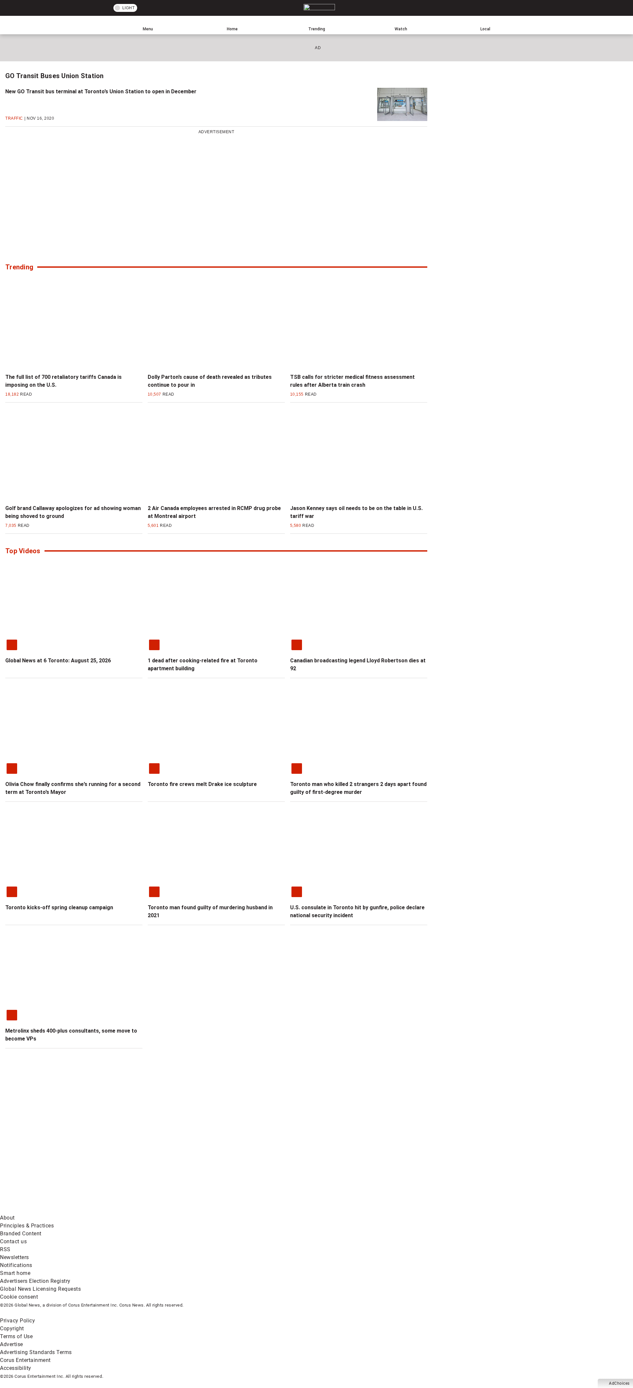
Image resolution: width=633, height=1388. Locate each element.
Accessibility (15, 1368)
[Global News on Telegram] (251, 1210)
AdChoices (619, 1383)
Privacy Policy (17, 1320)
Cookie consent (19, 1297)
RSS (5, 1249)
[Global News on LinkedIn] (50, 1210)
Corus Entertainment (25, 1360)
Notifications (16, 1265)
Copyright (12, 1328)
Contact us (13, 1241)
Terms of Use (16, 1336)
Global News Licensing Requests (40, 1289)
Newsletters (14, 1257)
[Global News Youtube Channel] (251, 1158)
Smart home (15, 1273)
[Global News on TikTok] (151, 1210)
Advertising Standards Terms (36, 1352)
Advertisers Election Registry (35, 1281)
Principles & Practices (27, 1225)
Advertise (11, 1344)
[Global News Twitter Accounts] (151, 1158)
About (7, 1218)
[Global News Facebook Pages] (50, 1158)
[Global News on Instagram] (350, 1158)
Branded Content (21, 1233)
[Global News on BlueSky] (350, 1210)
